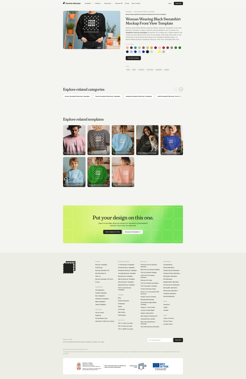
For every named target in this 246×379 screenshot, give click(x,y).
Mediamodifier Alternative (171, 282)
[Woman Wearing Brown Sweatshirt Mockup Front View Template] (143, 47)
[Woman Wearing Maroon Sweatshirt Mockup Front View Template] (131, 47)
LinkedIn (165, 310)
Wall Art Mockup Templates (126, 279)
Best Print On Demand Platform (150, 269)
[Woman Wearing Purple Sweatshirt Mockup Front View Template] (155, 47)
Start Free (178, 3)
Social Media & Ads (101, 318)
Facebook (166, 304)
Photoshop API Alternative (171, 285)
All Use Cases (99, 312)
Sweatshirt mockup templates (136, 33)
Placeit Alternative (168, 267)
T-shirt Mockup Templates (126, 265)
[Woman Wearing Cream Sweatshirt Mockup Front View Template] (155, 51)
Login (169, 3)
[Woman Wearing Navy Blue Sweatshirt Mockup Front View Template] (127, 51)
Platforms (98, 315)
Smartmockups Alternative (171, 270)
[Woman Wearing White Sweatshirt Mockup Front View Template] (167, 51)
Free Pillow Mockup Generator (150, 327)
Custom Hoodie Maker (148, 310)
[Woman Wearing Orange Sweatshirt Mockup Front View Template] (151, 47)
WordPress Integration (102, 299)
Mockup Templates (101, 265)
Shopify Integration (101, 293)
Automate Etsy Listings (148, 319)
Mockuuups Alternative (170, 291)
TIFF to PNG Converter (125, 326)
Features (97, 3)
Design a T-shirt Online (148, 307)
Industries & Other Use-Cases (104, 321)
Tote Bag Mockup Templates (127, 273)
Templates (88, 3)
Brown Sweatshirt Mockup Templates (77, 96)
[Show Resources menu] (112, 3)
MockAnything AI (100, 273)
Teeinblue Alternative (169, 293)
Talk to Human (135, 3)
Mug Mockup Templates (125, 276)
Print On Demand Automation (150, 283)
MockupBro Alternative (170, 288)
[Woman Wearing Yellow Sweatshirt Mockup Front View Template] (159, 51)
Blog (119, 298)
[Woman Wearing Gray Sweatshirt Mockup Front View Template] (171, 47)
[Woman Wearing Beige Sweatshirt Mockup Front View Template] (147, 47)
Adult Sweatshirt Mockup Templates (144, 11)
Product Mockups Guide (148, 289)
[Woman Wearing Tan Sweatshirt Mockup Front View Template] (139, 47)
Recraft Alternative (169, 296)
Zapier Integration (100, 304)
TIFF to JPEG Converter (125, 323)
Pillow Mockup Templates (126, 282)
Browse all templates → (133, 232)
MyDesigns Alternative (170, 276)
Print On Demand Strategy (149, 272)
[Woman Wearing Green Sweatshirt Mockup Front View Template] (179, 47)
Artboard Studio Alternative (171, 273)
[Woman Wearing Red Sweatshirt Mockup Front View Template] (163, 47)
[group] (123, 96)
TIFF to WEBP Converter (125, 329)
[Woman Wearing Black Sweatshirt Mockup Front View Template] (147, 51)
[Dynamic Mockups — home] (72, 3)
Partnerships (122, 315)
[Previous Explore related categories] (176, 89)
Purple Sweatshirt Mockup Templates (107, 96)
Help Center (121, 312)
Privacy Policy (167, 321)
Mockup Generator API (102, 270)
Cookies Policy (168, 324)
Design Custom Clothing (148, 297)
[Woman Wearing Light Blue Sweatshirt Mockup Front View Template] (139, 51)
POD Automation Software (149, 286)
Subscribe (178, 340)
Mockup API (119, 3)
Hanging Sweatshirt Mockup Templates (139, 96)
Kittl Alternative (167, 279)
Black (134, 69)
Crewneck (141, 69)
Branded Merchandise (147, 299)
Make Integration (100, 301)
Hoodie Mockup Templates (126, 267)
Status (120, 306)
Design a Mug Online (147, 313)
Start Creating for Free (112, 232)
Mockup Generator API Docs (104, 279)
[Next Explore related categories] (181, 89)
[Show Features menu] (102, 3)
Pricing (127, 3)
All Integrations (99, 290)
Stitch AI (97, 276)
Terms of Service (168, 318)
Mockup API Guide (146, 280)
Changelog (121, 303)
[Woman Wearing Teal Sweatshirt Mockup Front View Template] (135, 47)
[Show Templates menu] (92, 3)
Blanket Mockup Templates (126, 285)
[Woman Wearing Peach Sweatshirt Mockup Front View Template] (127, 47)
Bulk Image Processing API (149, 316)
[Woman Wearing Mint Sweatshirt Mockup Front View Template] (151, 51)
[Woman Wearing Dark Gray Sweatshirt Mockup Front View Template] (167, 47)
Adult (128, 69)
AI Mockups (99, 267)
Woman (167, 69)
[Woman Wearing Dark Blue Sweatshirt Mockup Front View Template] (135, 51)
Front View (150, 69)
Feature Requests (123, 301)
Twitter (165, 307)
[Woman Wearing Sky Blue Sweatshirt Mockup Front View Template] (131, 51)
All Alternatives (167, 265)
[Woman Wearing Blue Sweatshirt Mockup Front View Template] (143, 51)
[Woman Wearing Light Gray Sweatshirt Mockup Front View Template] (163, 51)
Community (121, 309)
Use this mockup (133, 58)
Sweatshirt (159, 69)
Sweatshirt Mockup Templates (127, 270)
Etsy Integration (100, 296)
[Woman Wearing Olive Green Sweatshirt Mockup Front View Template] (175, 47)
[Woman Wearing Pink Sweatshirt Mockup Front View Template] (159, 47)
